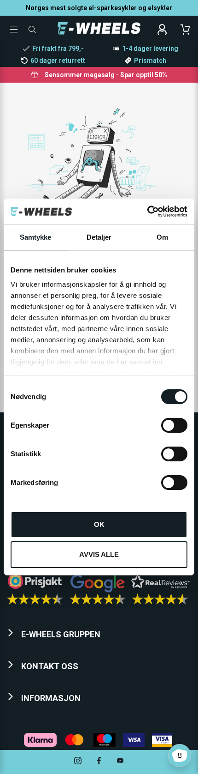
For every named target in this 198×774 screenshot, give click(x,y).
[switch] (174, 425)
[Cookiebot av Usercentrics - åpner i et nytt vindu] (147, 212)
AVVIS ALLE (99, 554)
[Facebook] (99, 761)
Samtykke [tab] (36, 237)
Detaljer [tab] (99, 237)
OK (99, 524)
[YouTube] (120, 761)
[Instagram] (77, 761)
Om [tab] (162, 237)
